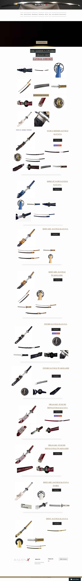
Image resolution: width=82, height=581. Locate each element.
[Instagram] (48, 561)
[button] (27, 14)
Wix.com (49, 577)
